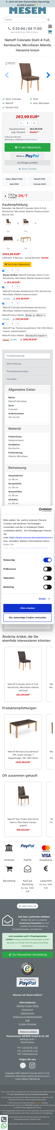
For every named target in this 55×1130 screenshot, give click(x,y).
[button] (48, 75)
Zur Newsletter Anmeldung (29, 954)
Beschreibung (14, 363)
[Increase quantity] (34, 123)
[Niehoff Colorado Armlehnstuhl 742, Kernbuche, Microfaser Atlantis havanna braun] (26, 222)
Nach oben (27, 906)
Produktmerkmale (16, 356)
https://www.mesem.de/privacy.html (28, 548)
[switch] (47, 569)
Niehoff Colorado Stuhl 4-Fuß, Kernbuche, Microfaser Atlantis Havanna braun (26, 276)
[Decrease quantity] (21, 123)
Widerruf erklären (28, 1031)
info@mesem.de (30, 1054)
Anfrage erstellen (29, 162)
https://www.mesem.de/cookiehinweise (30, 537)
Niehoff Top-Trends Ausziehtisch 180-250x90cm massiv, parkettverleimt (28, 330)
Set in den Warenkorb (18, 264)
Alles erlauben (27, 608)
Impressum (27, 1009)
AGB (27, 1020)
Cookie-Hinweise (27, 1024)
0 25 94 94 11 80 (30, 1047)
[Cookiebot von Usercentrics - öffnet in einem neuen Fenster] (39, 510)
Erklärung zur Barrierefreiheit (27, 1017)
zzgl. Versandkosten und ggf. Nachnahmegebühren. (29, 1094)
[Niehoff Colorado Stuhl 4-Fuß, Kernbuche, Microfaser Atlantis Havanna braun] (8, 222)
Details (42, 598)
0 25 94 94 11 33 (30, 1051)
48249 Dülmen (31, 140)
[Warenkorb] (50, 32)
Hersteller (12, 379)
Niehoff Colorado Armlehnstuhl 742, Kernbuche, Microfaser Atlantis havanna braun (27, 293)
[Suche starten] (48, 19)
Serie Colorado (29, 169)
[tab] (28, 356)
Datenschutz (27, 1013)
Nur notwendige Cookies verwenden (27, 617)
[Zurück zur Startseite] (27, 10)
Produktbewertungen (17, 371)
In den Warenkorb (29, 147)
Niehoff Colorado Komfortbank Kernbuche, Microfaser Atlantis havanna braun (24, 309)
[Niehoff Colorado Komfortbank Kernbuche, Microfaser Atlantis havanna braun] (8, 239)
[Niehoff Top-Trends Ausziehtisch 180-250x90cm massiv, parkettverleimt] (26, 239)
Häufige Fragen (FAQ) (28, 1006)
